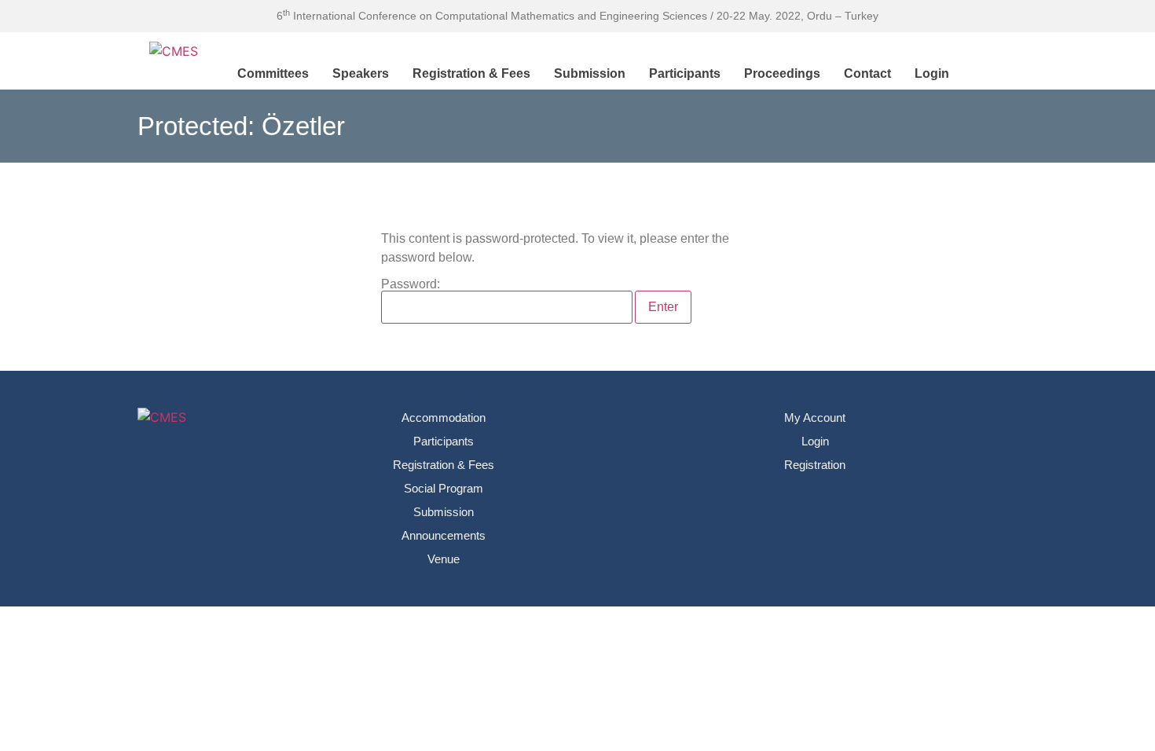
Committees (273, 73)
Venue (443, 559)
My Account (814, 417)
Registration (814, 464)
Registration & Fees (471, 73)
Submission (589, 73)
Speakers (360, 73)
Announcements (444, 535)
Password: (410, 284)
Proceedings (782, 73)
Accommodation (444, 417)
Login (932, 73)
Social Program (443, 488)
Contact (867, 73)
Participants (684, 73)
